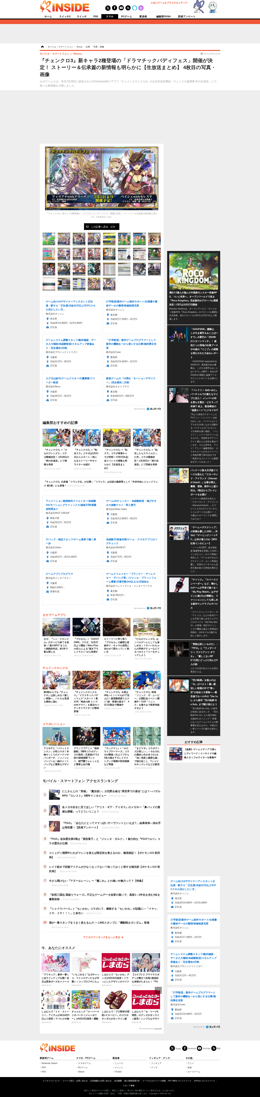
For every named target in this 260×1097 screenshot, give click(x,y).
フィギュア (156, 1063)
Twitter (178, 1048)
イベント (119, 1067)
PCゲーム (126, 16)
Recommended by (146, 1029)
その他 (189, 1058)
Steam (81, 1072)
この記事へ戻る (103, 226)
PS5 (95, 16)
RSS (218, 1048)
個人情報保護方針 (132, 1081)
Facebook (192, 1048)
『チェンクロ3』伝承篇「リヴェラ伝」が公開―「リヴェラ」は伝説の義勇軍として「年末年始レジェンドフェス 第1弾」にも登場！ (101, 483)
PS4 (44, 1072)
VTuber (118, 1072)
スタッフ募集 (129, 1085)
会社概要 (118, 1081)
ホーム (48, 16)
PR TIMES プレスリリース (179, 1081)
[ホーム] (42, 47)
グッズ (154, 1067)
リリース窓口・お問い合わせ (75, 1081)
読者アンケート (186, 16)
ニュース (119, 1063)
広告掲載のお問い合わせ (101, 1081)
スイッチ (82, 16)
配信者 (143, 16)
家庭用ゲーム (47, 1058)
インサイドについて (51, 1081)
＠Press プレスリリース (204, 1081)
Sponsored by (139, 409)
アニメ (190, 1063)
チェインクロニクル (55, 667)
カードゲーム (193, 1072)
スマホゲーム (84, 1063)
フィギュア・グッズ (159, 1058)
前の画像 (48, 180)
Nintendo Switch (49, 1063)
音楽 (189, 1067)
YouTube (206, 1048)
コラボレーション (54, 724)
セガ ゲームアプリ (54, 614)
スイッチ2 (65, 16)
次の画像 (154, 180)
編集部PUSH (163, 16)
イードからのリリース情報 (154, 1081)
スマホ (109, 16)
